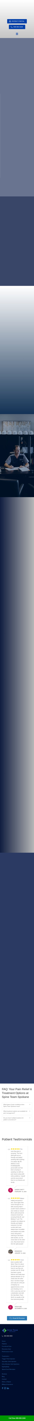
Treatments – (6, 1356)
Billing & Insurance (7, 1384)
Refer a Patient (6, 1382)
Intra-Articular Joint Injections (10, 1364)
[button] (17, 1105)
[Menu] (17, 34)
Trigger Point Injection (8, 1359)
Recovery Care (6, 1349)
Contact (4, 1379)
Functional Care (6, 1346)
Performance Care (7, 1351)
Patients (4, 1343)
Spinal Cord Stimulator (8, 1369)
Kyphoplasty (5, 1366)
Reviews (4, 1374)
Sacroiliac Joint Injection (9, 1361)
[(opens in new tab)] (17, 603)
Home (3, 1341)
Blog (3, 1376)
